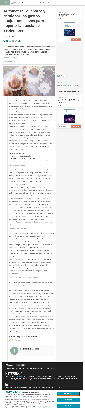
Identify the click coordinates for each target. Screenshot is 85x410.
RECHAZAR (68, 400)
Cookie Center (49, 368)
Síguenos (19, 365)
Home (5, 36)
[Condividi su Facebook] (19, 41)
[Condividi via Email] (13, 41)
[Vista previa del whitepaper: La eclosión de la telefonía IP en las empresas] (69, 29)
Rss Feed (21, 368)
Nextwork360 (20, 376)
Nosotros (8, 368)
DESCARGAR (76, 39)
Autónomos (25, 2)
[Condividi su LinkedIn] (7, 41)
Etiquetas (14, 368)
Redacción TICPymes (9, 62)
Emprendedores (34, 2)
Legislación (43, 2)
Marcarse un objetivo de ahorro (22, 156)
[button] (5, 2)
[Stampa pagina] (16, 41)
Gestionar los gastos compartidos (23, 158)
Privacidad (36, 368)
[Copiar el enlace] (10, 41)
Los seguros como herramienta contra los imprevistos (30, 161)
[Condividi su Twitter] (4, 41)
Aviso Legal (28, 368)
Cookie (42, 368)
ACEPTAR (68, 406)
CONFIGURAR (68, 394)
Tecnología (51, 2)
